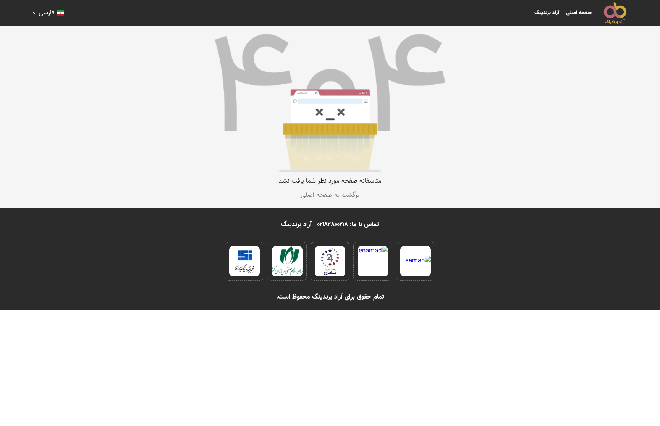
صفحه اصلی (579, 13)
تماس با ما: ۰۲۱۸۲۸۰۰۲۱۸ (348, 225)
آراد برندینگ (546, 13)
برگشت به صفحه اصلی (330, 195)
